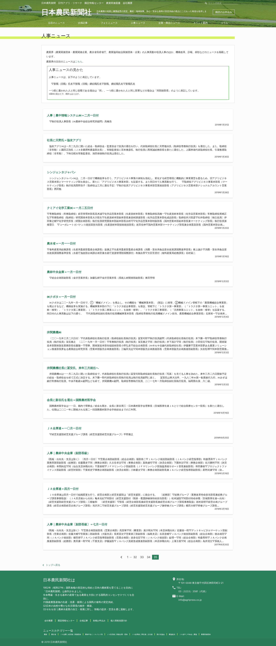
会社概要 (127, 2)
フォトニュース (109, 22)
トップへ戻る (50, 564)
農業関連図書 (113, 2)
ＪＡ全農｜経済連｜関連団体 (70, 634)
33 (142, 557)
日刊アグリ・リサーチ (70, 2)
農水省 (53, 634)
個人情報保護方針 (119, 620)
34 (148, 557)
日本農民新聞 (48, 2)
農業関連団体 (206, 634)
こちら (78, 61)
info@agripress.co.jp (190, 599)
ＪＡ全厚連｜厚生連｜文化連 (142, 634)
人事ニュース (138, 22)
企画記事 (83, 22)
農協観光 (172, 634)
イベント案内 (200, 22)
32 (135, 557)
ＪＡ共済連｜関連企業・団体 (117, 634)
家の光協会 (161, 634)
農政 (45, 634)
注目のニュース (56, 22)
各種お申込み (99, 620)
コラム (224, 22)
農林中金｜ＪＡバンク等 (94, 634)
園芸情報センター (94, 2)
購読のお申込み (223, 12)
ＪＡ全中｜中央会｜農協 (188, 634)
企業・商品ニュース (169, 22)
